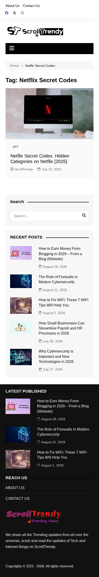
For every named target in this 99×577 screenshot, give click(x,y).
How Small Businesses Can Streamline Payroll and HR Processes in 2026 (61, 328)
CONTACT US (18, 499)
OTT (16, 147)
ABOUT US (15, 488)
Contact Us (31, 6)
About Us (13, 6)
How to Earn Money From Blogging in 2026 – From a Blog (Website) (60, 254)
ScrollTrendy (24, 169)
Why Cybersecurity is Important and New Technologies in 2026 (56, 356)
